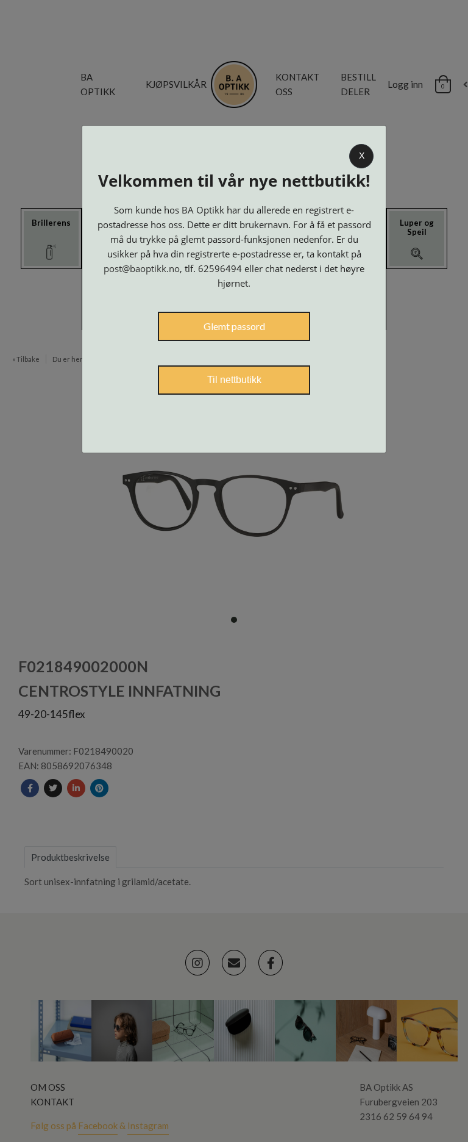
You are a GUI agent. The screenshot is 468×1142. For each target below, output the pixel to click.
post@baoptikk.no (142, 268)
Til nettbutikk (234, 380)
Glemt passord (234, 326)
